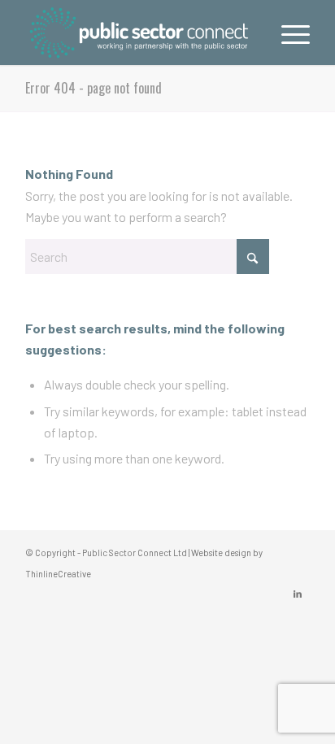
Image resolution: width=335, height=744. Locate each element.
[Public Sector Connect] (139, 32)
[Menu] (287, 32)
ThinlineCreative (58, 573)
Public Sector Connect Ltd (134, 552)
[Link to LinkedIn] (297, 593)
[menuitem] (287, 32)
